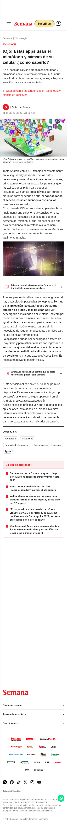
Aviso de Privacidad (16, 791)
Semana (7, 38)
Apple (8, 451)
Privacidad (27, 438)
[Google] (5, 782)
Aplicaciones (41, 445)
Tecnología (21, 38)
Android (57, 445)
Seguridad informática (17, 445)
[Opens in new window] (12, 782)
